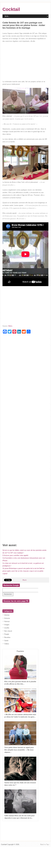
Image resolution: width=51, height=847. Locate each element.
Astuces (7, 618)
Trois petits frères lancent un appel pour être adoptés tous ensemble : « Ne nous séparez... (19, 750)
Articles (6, 615)
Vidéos (6, 644)
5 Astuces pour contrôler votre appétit (15, 555)
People (6, 634)
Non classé (8, 631)
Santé (6, 640)
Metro (10, 326)
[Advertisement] (25, 61)
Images (6, 625)
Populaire (20, 651)
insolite (6, 628)
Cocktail (11, 9)
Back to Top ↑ (45, 844)
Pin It (24, 580)
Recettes (7, 637)
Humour (7, 621)
